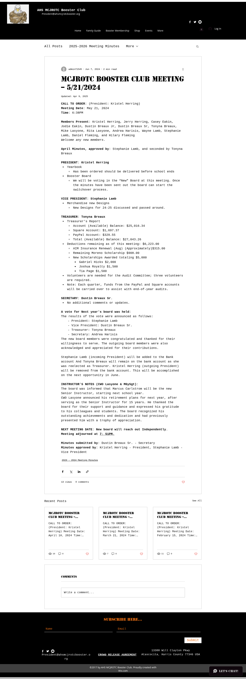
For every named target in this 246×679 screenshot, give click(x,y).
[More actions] (183, 69)
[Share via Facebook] (62, 471)
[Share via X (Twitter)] (70, 471)
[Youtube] (52, 651)
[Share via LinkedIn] (79, 471)
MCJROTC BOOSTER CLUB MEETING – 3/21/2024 (118, 515)
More (130, 46)
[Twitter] (47, 651)
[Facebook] (42, 651)
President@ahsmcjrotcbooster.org (61, 13)
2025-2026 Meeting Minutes (94, 46)
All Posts (53, 46)
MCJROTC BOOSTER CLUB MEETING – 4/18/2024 (64, 515)
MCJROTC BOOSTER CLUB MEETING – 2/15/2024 (172, 515)
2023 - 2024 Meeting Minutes (80, 460)
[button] (201, 28)
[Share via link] (87, 471)
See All (197, 500)
